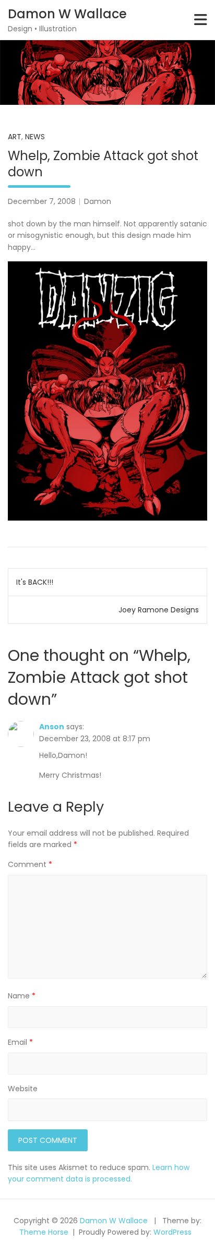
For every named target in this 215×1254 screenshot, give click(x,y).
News (35, 136)
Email (20, 1042)
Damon (97, 201)
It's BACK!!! (34, 582)
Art (14, 136)
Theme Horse (43, 1232)
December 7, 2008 (42, 201)
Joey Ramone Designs (158, 610)
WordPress (172, 1232)
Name (21, 996)
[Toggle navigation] (200, 20)
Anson (51, 726)
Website (23, 1088)
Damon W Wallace (67, 13)
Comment (30, 864)
